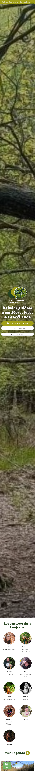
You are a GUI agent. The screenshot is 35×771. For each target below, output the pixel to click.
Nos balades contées (18, 323)
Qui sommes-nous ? (18, 334)
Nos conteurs (18, 328)
